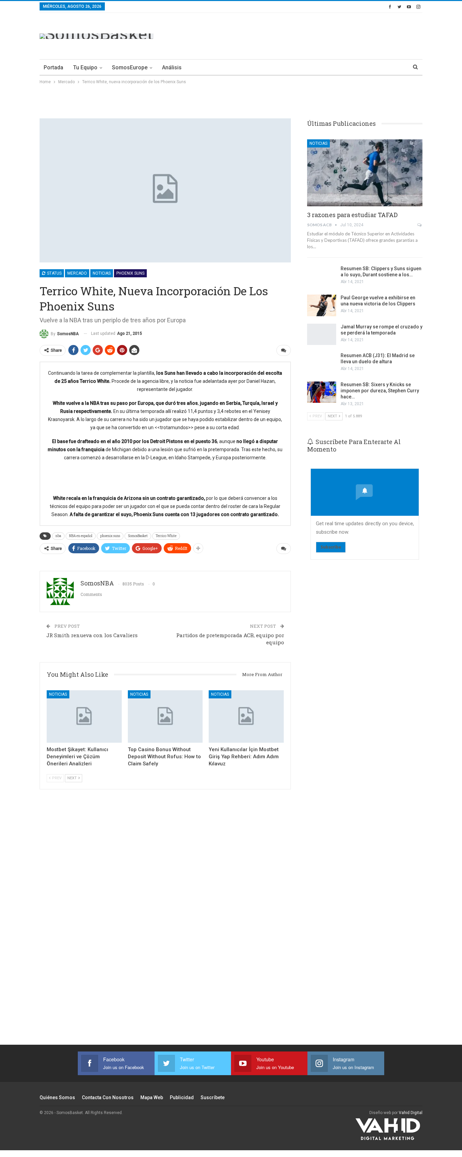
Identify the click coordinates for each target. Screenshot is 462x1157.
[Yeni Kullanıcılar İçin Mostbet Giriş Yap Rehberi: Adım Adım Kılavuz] (246, 716)
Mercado (77, 273)
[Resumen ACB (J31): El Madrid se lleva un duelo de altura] (321, 363)
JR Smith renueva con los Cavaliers (92, 635)
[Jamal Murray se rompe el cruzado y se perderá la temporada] (321, 334)
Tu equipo (85, 67)
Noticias (102, 273)
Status (54, 273)
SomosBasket (138, 536)
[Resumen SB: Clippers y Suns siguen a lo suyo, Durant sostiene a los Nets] (321, 276)
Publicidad (182, 1097)
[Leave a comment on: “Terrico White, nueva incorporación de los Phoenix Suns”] (283, 350)
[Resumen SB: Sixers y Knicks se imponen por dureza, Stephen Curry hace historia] (321, 392)
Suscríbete (213, 1097)
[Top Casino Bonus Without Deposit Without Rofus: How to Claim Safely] (165, 716)
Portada (53, 67)
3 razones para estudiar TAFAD (352, 215)
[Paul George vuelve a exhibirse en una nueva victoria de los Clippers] (321, 305)
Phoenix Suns (130, 273)
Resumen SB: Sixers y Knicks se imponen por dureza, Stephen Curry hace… (380, 390)
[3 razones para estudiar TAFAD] (364, 172)
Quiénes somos (57, 1097)
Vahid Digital (410, 1112)
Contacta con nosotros (108, 1097)
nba (58, 536)
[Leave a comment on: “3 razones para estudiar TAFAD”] (419, 225)
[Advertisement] (299, 35)
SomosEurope (129, 67)
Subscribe (331, 547)
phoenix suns (110, 536)
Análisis (172, 67)
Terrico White (166, 536)
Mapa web (151, 1097)
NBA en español (80, 536)
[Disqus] (165, 926)
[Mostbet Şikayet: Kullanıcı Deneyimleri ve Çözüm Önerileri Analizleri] (84, 716)
